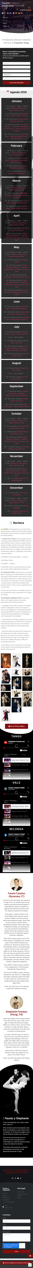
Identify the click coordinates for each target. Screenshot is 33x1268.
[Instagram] (12, 1178)
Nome (4, 1218)
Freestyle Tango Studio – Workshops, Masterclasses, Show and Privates (17, 393)
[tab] (16, 760)
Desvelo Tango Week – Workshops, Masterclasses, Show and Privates (16, 136)
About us (5, 17)
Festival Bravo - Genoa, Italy (19, 765)
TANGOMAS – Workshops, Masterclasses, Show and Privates (16, 195)
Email (4, 1225)
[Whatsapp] (20, 1178)
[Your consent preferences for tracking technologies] (30, 1265)
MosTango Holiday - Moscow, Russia (19, 816)
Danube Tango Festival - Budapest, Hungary (19, 872)
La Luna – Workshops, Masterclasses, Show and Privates (17, 292)
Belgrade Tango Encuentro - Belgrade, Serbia (19, 811)
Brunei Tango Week (16, 343)
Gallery (5, 23)
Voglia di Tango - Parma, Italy (19, 779)
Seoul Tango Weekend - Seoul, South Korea (19, 774)
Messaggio (6, 1232)
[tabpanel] (16, 746)
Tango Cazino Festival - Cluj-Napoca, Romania (19, 760)
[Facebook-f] (15, 1178)
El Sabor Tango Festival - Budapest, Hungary (19, 821)
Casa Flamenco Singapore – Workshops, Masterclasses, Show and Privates (17, 348)
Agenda (5, 20)
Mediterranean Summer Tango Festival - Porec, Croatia (19, 770)
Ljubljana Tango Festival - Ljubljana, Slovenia (19, 867)
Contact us (6, 26)
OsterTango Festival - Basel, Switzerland (19, 806)
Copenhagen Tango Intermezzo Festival (16, 277)
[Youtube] (18, 1178)
